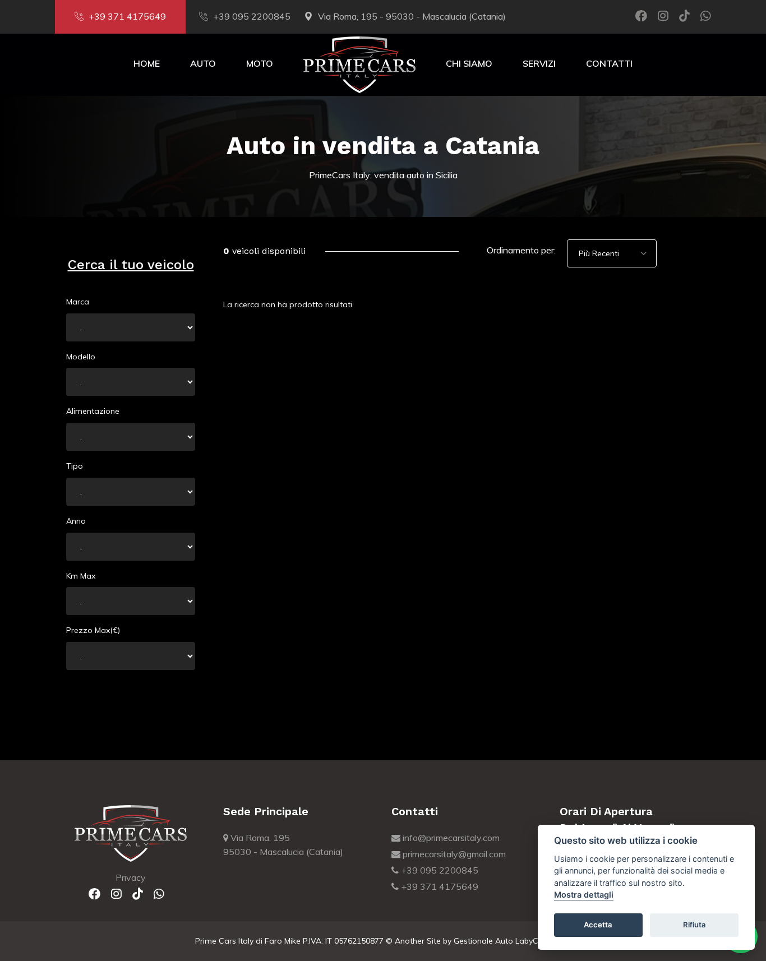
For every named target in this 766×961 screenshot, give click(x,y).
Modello (80, 357)
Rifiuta (694, 925)
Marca (77, 302)
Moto (259, 63)
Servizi (539, 63)
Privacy (131, 877)
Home (146, 63)
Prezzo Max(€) (93, 630)
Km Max (80, 576)
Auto (203, 63)
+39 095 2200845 (251, 16)
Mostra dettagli (583, 895)
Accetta (598, 925)
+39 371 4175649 (127, 16)
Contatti (609, 63)
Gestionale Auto (483, 941)
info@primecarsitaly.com (450, 837)
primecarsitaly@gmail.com (453, 854)
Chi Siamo (469, 63)
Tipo (74, 466)
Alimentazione (92, 411)
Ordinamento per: (521, 250)
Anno (76, 521)
